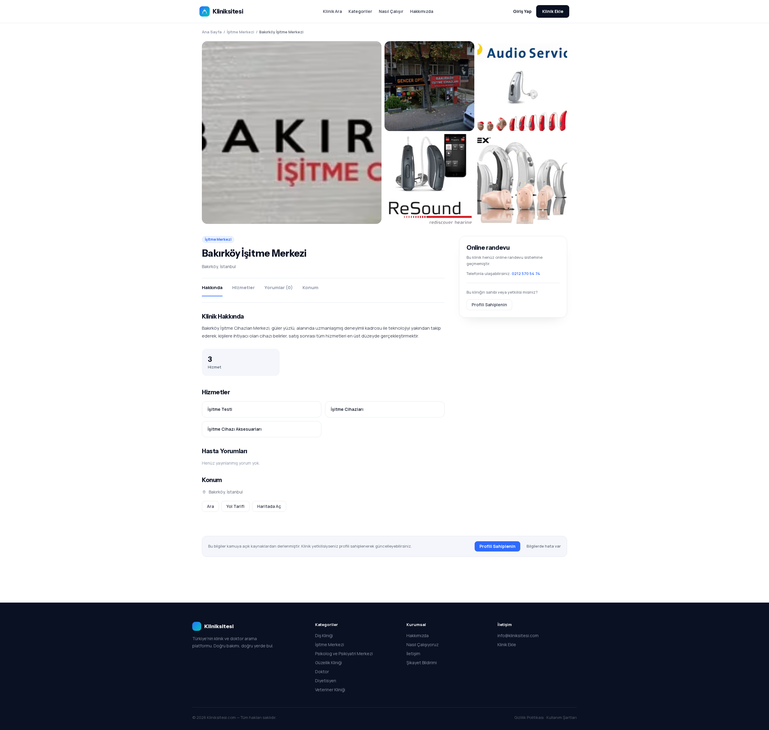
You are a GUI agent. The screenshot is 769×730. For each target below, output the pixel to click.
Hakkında (212, 287)
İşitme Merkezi (240, 32)
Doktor (322, 671)
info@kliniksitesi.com (518, 635)
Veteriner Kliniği (330, 689)
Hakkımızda (421, 11)
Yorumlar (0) (278, 287)
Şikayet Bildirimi (421, 662)
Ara (210, 506)
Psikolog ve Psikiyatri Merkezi (344, 653)
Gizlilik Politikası (529, 717)
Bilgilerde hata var (544, 546)
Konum (310, 287)
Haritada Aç (269, 506)
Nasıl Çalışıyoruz (422, 644)
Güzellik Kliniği (328, 662)
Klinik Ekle (552, 11)
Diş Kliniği (324, 635)
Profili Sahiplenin (489, 304)
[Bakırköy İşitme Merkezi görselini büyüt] (291, 132)
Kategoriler (360, 11)
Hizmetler (243, 287)
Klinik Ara (332, 11)
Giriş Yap (522, 11)
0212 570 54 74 (526, 273)
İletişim (413, 653)
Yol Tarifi (235, 506)
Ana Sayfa (212, 32)
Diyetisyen (325, 680)
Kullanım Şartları (561, 717)
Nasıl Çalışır (391, 11)
